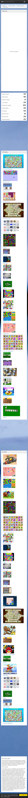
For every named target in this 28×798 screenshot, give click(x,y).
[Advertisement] (14, 27)
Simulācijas (13, 111)
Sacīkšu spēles (13, 108)
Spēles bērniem (13, 113)
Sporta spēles (13, 116)
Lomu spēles (13, 102)
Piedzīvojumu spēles (13, 105)
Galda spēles (13, 97)
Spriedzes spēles (13, 119)
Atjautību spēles (13, 94)
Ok (23, 795)
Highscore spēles (13, 99)
